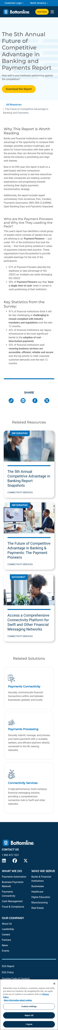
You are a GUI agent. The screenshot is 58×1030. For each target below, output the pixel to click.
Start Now (42, 12)
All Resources (13, 104)
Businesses (37, 886)
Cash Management (12, 901)
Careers (6, 934)
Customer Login (13, 3)
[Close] (54, 983)
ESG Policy (8, 972)
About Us (7, 923)
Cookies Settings (29, 1006)
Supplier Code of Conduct (16, 978)
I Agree (29, 1024)
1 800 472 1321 (10, 855)
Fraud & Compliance (13, 906)
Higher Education (40, 897)
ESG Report (8, 966)
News (5, 945)
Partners (6, 939)
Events (5, 950)
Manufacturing (39, 902)
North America (38, 3)
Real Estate (37, 907)
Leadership (8, 929)
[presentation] (52, 12)
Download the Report (19, 89)
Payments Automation (14, 876)
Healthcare (37, 891)
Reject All (29, 1015)
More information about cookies (18, 1000)
